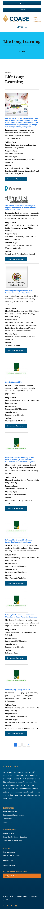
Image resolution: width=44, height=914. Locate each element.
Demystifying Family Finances (17, 689)
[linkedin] (16, 905)
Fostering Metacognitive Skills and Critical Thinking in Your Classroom (20, 292)
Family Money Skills (13, 382)
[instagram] (8, 905)
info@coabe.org (9, 865)
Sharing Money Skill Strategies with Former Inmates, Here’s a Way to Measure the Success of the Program (20, 459)
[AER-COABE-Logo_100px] (22, 16)
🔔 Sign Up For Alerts (12, 876)
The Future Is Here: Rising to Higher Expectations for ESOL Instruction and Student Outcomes (20, 207)
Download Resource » (15, 179)
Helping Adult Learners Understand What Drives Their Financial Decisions (21, 616)
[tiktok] (12, 905)
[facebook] (4, 905)
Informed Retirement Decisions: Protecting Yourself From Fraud (18, 541)
